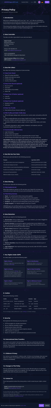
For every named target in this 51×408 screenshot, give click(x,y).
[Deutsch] (42, 2)
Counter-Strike (24, 2)
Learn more (23, 405)
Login (47, 2)
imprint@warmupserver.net (14, 50)
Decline (47, 405)
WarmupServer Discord (15, 388)
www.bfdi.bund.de (19, 396)
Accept (41, 405)
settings (38, 263)
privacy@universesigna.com (19, 60)
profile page (11, 264)
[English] (39, 2)
